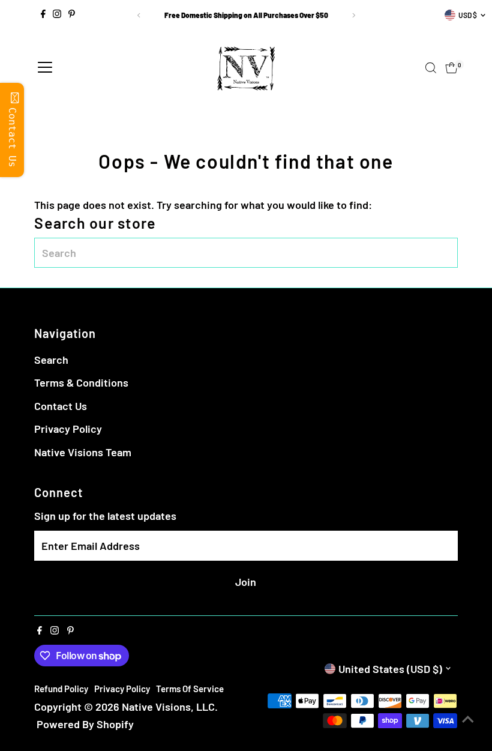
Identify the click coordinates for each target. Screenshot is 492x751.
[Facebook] (43, 15)
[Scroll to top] (468, 718)
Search (51, 359)
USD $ (467, 15)
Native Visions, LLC (168, 706)
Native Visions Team (82, 452)
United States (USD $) (390, 668)
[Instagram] (57, 15)
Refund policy (61, 688)
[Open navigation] (45, 68)
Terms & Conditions (81, 382)
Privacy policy (122, 688)
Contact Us (60, 405)
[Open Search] (430, 67)
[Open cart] (451, 67)
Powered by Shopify (85, 724)
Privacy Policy (68, 428)
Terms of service (190, 688)
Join (245, 581)
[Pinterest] (71, 15)
